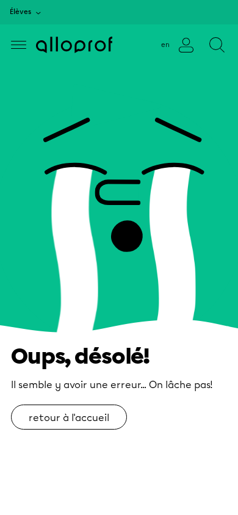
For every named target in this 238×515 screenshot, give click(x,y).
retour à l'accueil (69, 417)
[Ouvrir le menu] (18, 45)
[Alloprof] (74, 45)
